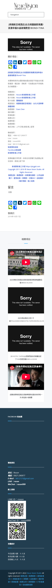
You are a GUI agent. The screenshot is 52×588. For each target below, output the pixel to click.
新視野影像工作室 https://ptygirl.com (26, 166)
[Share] (15, 67)
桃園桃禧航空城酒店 (24, 103)
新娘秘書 (14, 582)
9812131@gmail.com (24, 478)
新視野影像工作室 (14, 153)
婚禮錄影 (32, 576)
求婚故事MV (17, 579)
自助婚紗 (33, 579)
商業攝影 (31, 582)
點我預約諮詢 (13, 147)
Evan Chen (20, 109)
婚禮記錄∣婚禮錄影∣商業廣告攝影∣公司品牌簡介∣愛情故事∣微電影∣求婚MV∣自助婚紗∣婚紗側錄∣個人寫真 (26, 178)
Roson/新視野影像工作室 (26, 95)
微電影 (26, 579)
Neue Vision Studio (34, 573)
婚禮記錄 (23, 576)
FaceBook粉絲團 (14, 150)
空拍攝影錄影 (28, 585)
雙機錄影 (19, 100)
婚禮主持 (23, 582)
